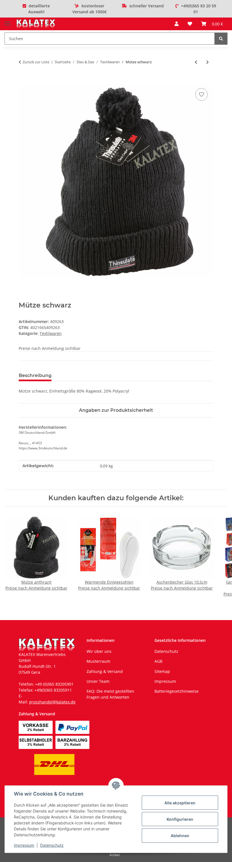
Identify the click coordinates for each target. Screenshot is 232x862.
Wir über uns (99, 651)
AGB (158, 661)
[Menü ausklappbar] (7, 21)
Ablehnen (180, 835)
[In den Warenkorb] (23, 80)
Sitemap (162, 671)
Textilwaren (51, 333)
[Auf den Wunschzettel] (201, 94)
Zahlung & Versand (105, 671)
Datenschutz (52, 845)
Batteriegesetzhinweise (176, 691)
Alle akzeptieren (180, 802)
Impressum (24, 845)
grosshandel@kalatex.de (52, 702)
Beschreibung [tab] (35, 375)
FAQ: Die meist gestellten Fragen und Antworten (110, 694)
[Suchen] (220, 39)
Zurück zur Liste (36, 61)
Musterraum (98, 661)
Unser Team (98, 681)
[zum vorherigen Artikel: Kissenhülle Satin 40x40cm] (196, 62)
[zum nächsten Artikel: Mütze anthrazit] (207, 62)
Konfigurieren (180, 819)
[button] (176, 23)
